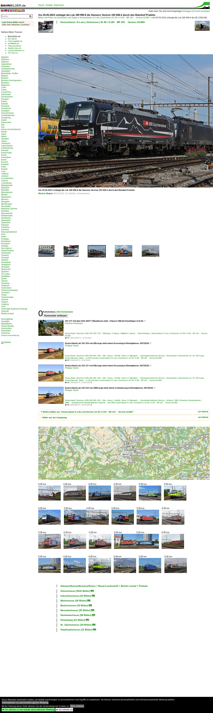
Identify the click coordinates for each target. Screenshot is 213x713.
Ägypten (5, 57)
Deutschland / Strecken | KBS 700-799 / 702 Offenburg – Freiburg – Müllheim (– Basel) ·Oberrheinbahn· (107, 333)
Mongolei (5, 201)
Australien (5, 71)
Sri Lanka (5, 274)
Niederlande (6, 215)
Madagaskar (6, 185)
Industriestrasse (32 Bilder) (75, 595)
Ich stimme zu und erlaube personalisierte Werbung (28, 709)
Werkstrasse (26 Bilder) (73, 600)
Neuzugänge (7, 319)
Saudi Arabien (7, 250)
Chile (3, 87)
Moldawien (6, 197)
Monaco (4, 199)
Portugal (5, 239)
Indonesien (6, 122)
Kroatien (5, 164)
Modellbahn (6, 324)
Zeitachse (5, 333)
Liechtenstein (7, 178)
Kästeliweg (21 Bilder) (72, 620)
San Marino (6, 248)
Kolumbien (6, 157)
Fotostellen (6, 331)
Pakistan (5, 225)
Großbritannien (8, 115)
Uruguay (5, 304)
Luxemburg (6, 183)
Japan (4, 141)
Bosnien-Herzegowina (11, 80)
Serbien (4, 260)
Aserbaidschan (8, 69)
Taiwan (4, 281)
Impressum (59, 5)
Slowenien (6, 269)
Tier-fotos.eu (13, 53)
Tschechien (6, 288)
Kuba (3, 167)
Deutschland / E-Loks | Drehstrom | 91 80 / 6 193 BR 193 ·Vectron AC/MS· (102, 22)
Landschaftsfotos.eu (16, 50)
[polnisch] (19, 11)
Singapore (6, 264)
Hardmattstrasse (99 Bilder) (75, 615)
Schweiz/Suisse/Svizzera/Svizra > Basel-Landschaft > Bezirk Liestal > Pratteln (104, 586)
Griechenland (7, 113)
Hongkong (6, 118)
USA (3, 306)
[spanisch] (16, 11)
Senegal (5, 257)
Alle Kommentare (64, 312)
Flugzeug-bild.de (14, 46)
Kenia (3, 155)
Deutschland (85, 17)
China (4, 90)
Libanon (5, 176)
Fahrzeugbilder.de (15, 41)
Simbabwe (6, 262)
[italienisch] (12, 11)
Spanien (5, 271)
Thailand (5, 285)
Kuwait (4, 169)
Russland (5, 243)
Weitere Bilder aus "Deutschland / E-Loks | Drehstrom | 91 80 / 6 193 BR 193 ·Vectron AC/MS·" (88, 412)
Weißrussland (7, 313)
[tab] (124, 412)
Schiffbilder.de (13, 43)
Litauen (4, 180)
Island (4, 132)
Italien (4, 136)
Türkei (4, 295)
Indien (4, 120)
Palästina (5, 227)
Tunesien (5, 292)
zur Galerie (203, 411)
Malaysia (5, 187)
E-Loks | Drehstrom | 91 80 (105, 17)
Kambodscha (7, 148)
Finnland (5, 106)
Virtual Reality (7, 326)
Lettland (4, 174)
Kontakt (49, 5)
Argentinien (6, 64)
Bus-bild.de (12, 39)
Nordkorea (6, 218)
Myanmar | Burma (9, 208)
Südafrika (5, 276)
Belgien (4, 76)
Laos (3, 171)
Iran (3, 127)
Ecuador (5, 99)
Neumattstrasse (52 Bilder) (75, 610)
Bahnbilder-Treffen (9, 73)
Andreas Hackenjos (74, 323)
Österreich (5, 222)
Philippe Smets (72, 346)
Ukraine (4, 299)
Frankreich (6, 108)
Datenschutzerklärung (10, 335)
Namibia (5, 211)
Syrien (4, 278)
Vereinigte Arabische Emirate (14, 309)
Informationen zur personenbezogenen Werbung (25, 702)
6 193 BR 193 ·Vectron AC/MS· (134, 17)
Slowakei (5, 267)
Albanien (5, 59)
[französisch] (9, 11)
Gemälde (5, 321)
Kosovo (4, 162)
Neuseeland (6, 213)
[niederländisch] (23, 11)
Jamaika (5, 139)
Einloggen (187, 11)
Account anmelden (201, 11)
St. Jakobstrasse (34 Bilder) (76, 624)
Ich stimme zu (64, 709)
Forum (41, 5)
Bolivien (4, 78)
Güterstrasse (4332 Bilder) (75, 591)
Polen (3, 236)
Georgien (5, 111)
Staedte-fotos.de (14, 48)
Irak (2, 125)
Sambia (4, 246)
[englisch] (2, 11)
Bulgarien (5, 85)
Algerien (5, 62)
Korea (4, 160)
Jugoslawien (7, 146)
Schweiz (5, 255)
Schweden (6, 253)
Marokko (5, 190)
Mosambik (5, 206)
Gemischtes (6, 328)
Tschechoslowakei (9, 290)
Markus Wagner (45, 193)
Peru (3, 234)
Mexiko (4, 194)
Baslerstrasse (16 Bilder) (74, 605)
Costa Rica (6, 92)
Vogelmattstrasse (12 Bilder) (76, 629)
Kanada (4, 150)
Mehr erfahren (77, 706)
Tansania (5, 283)
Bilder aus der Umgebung (55, 417)
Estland (4, 104)
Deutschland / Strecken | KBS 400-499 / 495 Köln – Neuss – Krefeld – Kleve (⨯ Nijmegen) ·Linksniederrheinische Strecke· (115, 356)
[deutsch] (5, 11)
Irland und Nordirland (10, 129)
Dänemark (6, 94)
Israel (3, 134)
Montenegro (6, 204)
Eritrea (4, 101)
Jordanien (5, 143)
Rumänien (6, 241)
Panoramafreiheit (9, 232)
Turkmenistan (7, 297)
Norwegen (6, 220)
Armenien (5, 66)
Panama (5, 229)
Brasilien (5, 83)
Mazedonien (6, 192)
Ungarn (4, 302)
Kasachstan (6, 153)
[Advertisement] (123, 39)
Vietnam (5, 311)
